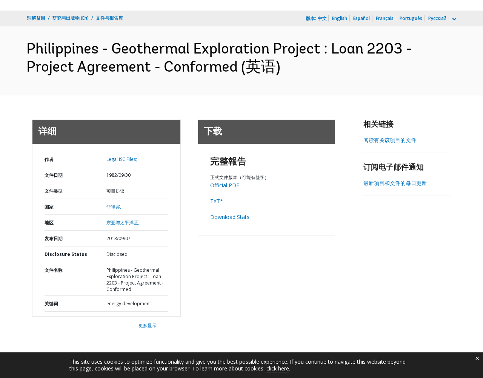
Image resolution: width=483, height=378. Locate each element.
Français (385, 18)
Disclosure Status (66, 254)
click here (277, 368)
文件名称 (54, 270)
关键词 (51, 303)
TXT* (216, 201)
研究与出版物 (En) (70, 18)
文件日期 (54, 175)
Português (411, 18)
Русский (437, 18)
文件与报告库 (109, 18)
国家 (49, 207)
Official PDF (224, 185)
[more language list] (454, 19)
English (339, 18)
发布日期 (54, 238)
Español (361, 18)
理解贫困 (36, 18)
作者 (49, 159)
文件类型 (54, 191)
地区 (49, 222)
